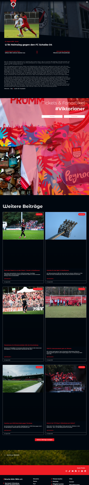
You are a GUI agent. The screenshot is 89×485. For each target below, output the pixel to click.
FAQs (70, 479)
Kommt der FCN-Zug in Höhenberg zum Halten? (61, 423)
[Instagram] (66, 471)
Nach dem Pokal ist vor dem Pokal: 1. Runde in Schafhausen (22, 270)
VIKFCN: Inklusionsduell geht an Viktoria (59, 348)
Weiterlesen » (7, 278)
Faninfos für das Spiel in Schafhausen (58, 270)
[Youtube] (72, 471)
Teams (35, 481)
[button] (87, 2)
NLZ (34, 483)
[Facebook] (76, 471)
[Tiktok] (69, 471)
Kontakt (71, 481)
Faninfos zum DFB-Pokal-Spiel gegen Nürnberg (18, 423)
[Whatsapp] (79, 471)
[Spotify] (82, 471)
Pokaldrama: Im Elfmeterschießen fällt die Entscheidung (21, 345)
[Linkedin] (85, 471)
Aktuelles (36, 479)
